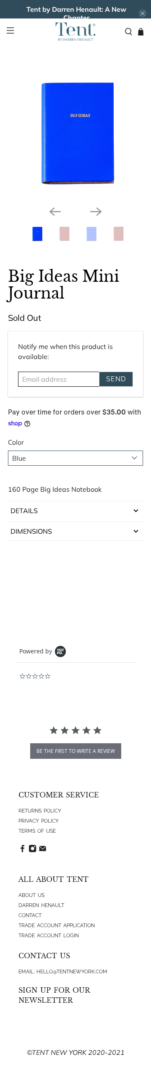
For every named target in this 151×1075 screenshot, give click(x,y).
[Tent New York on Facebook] (22, 851)
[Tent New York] (75, 31)
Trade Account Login (48, 936)
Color (16, 442)
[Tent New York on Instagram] (32, 851)
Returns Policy (39, 811)
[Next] (96, 211)
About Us (31, 895)
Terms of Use (37, 831)
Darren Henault (41, 905)
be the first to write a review (75, 751)
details (24, 510)
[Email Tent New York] (43, 851)
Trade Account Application (56, 925)
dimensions (31, 531)
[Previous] (55, 211)
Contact (30, 915)
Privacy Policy (38, 821)
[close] (142, 13)
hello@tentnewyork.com (71, 972)
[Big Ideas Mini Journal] (75, 131)
